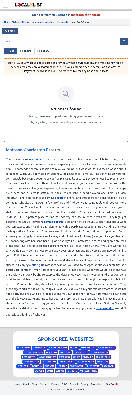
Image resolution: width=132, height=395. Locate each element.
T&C (64, 384)
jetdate (60, 371)
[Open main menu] (5, 5)
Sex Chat (74, 348)
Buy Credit (112, 384)
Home (17, 384)
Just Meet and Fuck (33, 352)
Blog (34, 384)
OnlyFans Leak (49, 362)
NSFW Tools (108, 366)
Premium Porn (103, 357)
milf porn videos (85, 362)
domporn (37, 366)
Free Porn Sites (67, 362)
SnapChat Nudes (106, 348)
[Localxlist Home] (28, 4)
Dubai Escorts (29, 357)
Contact (74, 384)
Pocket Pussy (80, 352)
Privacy (84, 384)
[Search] (124, 41)
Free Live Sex (93, 366)
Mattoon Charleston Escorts (33, 150)
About (26, 384)
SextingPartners (99, 352)
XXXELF (50, 371)
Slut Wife (49, 366)
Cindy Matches (77, 366)
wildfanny (88, 357)
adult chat (51, 352)
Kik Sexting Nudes (58, 348)
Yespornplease (31, 362)
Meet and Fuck (88, 348)
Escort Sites (23, 348)
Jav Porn (39, 371)
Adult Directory (47, 357)
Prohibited (96, 384)
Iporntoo (62, 366)
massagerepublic (88, 371)
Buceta (76, 357)
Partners (44, 384)
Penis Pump (65, 352)
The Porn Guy (40, 348)
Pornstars (102, 362)
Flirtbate (72, 371)
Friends (55, 384)
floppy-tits (24, 366)
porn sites (64, 357)
